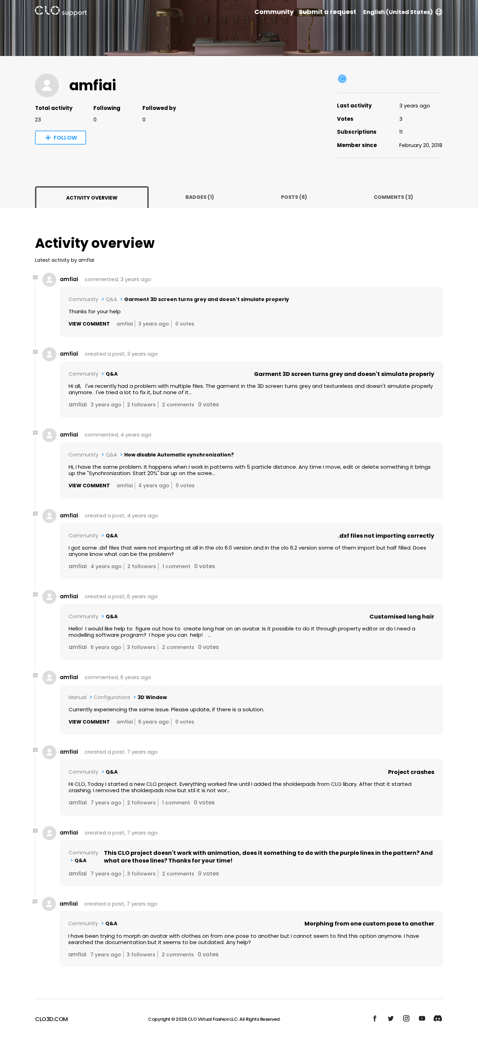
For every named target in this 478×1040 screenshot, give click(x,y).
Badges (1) (199, 197)
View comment (89, 323)
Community (274, 11)
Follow (65, 138)
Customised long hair (402, 617)
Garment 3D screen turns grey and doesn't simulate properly (206, 299)
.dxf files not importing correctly (386, 536)
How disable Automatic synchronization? (179, 454)
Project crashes (411, 772)
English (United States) (398, 12)
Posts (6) (294, 197)
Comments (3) (393, 197)
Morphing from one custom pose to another (369, 924)
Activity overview (92, 197)
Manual (77, 697)
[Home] (61, 12)
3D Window (152, 697)
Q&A (111, 299)
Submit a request (327, 11)
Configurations (112, 697)
